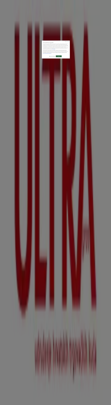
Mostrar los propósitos (52, 56)
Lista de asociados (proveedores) (47, 53)
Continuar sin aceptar (67, 41)
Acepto (59, 56)
